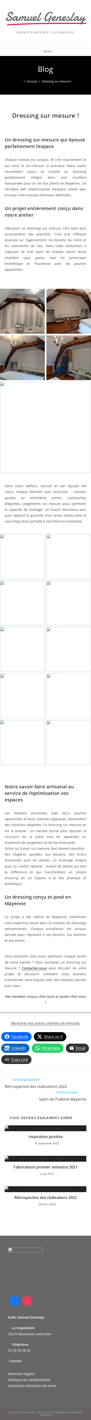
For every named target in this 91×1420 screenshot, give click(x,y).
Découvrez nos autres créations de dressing (45, 1023)
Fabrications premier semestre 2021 (45, 1167)
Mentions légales (21, 1374)
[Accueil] (21, 81)
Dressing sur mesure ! (56, 81)
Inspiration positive (45, 1136)
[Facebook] (14, 1301)
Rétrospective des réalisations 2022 (45, 1197)
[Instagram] (27, 1301)
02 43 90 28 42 (19, 1350)
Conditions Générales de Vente (32, 1385)
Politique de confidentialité (29, 1380)
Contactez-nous (34, 968)
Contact (15, 1361)
